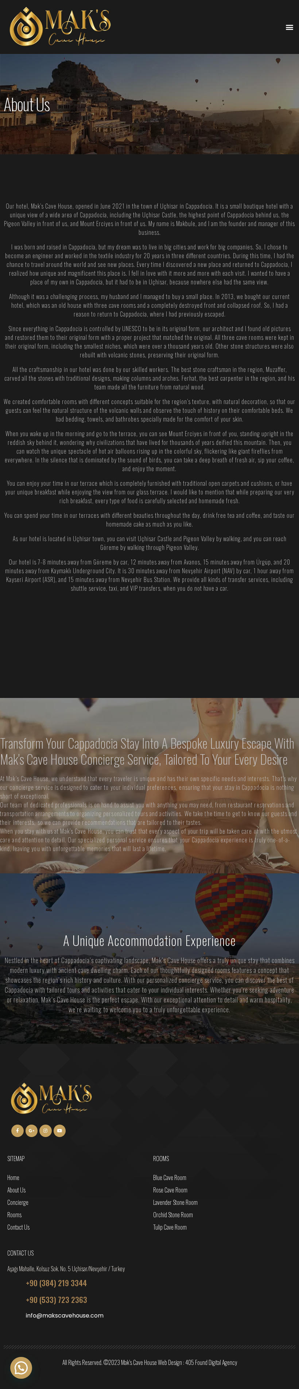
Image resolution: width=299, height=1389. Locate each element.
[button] (289, 27)
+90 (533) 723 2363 (56, 1299)
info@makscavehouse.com (65, 1315)
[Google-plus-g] (32, 1131)
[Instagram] (45, 1131)
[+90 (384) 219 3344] (13, 1283)
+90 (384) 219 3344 (56, 1282)
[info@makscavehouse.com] (13, 1316)
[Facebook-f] (17, 1131)
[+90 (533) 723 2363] (13, 1300)
